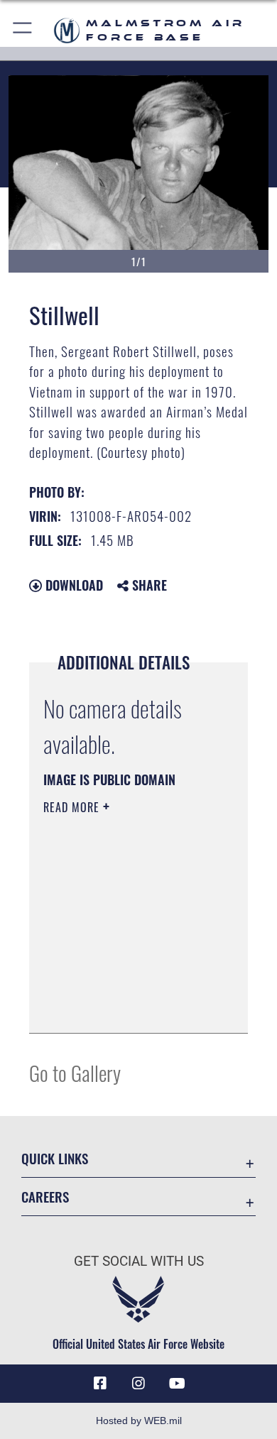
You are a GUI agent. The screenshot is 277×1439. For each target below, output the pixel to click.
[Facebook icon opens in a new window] (100, 1383)
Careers (45, 1196)
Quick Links (54, 1158)
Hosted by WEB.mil (139, 1420)
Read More (73, 807)
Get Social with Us (139, 1261)
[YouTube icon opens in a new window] (177, 1383)
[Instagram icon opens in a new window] (138, 1383)
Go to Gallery (75, 1072)
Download (72, 585)
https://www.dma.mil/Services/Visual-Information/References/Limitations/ (129, 1007)
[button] (23, 30)
